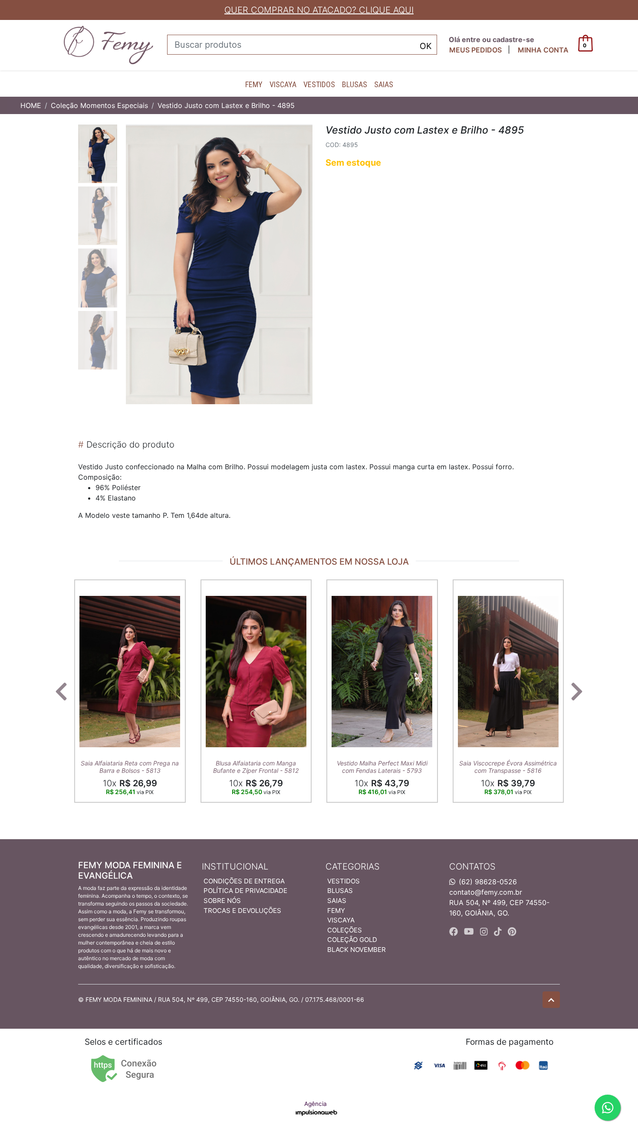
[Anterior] (61, 691)
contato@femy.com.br (485, 892)
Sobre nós (222, 900)
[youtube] (470, 931)
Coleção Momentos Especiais (99, 105)
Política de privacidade (245, 890)
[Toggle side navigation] (48, 45)
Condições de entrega (244, 881)
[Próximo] (577, 691)
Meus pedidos (475, 50)
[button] (543, 50)
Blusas (354, 84)
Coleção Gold (352, 939)
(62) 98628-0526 (488, 881)
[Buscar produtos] (425, 45)
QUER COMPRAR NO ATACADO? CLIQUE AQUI (319, 10)
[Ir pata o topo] (551, 999)
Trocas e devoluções (242, 910)
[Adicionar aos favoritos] (90, 587)
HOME (30, 105)
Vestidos (319, 84)
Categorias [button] (353, 866)
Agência (315, 1103)
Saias (383, 84)
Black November (356, 949)
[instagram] (485, 931)
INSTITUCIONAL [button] (235, 866)
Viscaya (283, 84)
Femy (254, 84)
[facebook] (454, 931)
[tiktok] (499, 931)
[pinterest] (512, 931)
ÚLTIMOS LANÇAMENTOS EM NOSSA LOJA (319, 561)
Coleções (344, 930)
